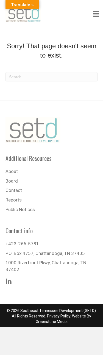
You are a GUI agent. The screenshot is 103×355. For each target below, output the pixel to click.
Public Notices (20, 209)
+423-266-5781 (22, 243)
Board (11, 181)
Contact (13, 190)
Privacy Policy (58, 316)
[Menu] (96, 14)
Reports (13, 200)
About (11, 171)
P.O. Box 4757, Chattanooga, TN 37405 (45, 253)
